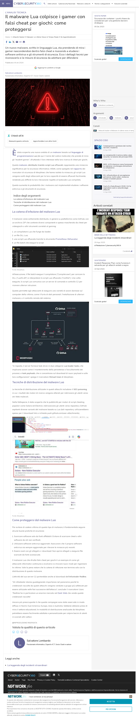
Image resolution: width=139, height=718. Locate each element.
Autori (17, 680)
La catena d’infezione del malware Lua (31, 199)
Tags (24, 680)
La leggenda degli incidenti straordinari (27, 665)
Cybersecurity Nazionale (66, 4)
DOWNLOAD (125, 59)
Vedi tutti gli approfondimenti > (123, 197)
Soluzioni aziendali (120, 4)
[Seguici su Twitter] (58, 675)
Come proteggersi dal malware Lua (29, 205)
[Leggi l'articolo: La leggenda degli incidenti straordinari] (113, 231)
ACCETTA (111, 701)
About (10, 680)
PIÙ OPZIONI (111, 709)
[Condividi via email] (17, 42)
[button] (6, 3)
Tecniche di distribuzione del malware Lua (32, 202)
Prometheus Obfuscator (67, 239)
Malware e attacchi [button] (83, 4)
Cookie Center (96, 680)
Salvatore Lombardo (13, 73)
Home (7, 37)
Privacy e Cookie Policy (46, 680)
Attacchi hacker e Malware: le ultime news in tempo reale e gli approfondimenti (44, 37)
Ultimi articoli (52, 4)
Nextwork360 (12, 690)
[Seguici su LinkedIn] (54, 675)
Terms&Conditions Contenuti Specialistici (73, 680)
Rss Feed (31, 680)
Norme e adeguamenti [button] (102, 4)
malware (57, 152)
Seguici (43, 675)
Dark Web (62, 593)
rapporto (78, 168)
